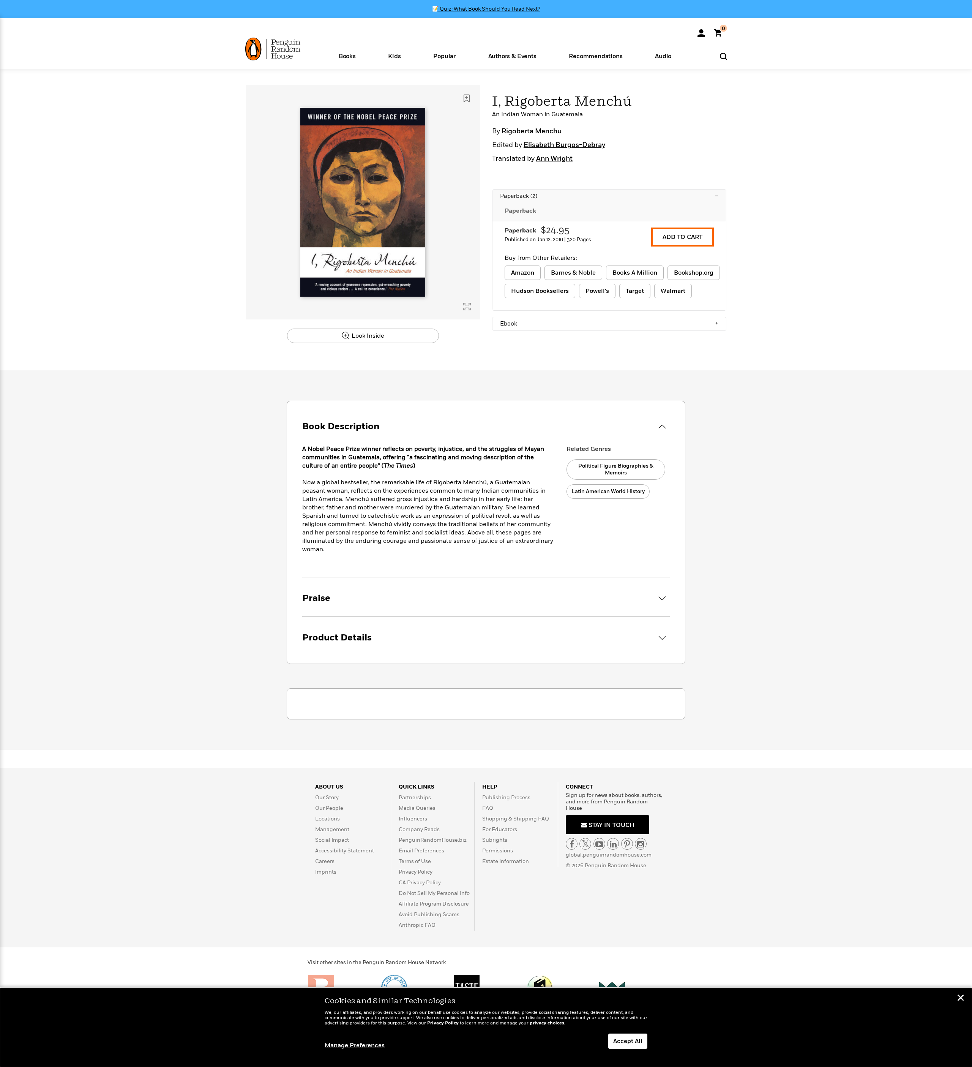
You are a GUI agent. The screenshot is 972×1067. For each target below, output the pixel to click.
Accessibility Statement (344, 850)
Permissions (497, 850)
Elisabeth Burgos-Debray (564, 145)
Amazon (522, 273)
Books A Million (634, 273)
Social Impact (332, 840)
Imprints (325, 872)
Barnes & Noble (573, 273)
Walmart (673, 291)
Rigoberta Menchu (532, 131)
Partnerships (415, 797)
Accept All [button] (627, 1041)
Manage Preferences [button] (355, 1045)
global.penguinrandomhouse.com (609, 854)
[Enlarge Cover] (467, 306)
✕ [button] (960, 998)
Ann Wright (554, 158)
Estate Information (505, 861)
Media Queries (417, 808)
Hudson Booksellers (540, 291)
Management (332, 829)
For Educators (499, 829)
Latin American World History (608, 491)
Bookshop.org (693, 273)
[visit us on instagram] (641, 844)
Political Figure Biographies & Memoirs (615, 469)
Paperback (609, 196)
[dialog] (486, 1027)
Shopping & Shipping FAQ (515, 818)
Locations (327, 818)
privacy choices (547, 1023)
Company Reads (419, 829)
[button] (347, 55)
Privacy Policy (415, 872)
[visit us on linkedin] (613, 844)
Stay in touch (610, 825)
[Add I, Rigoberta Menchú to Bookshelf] (466, 98)
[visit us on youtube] (599, 844)
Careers (325, 861)
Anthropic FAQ (417, 925)
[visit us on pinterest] (627, 844)
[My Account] (701, 30)
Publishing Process (506, 797)
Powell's (597, 291)
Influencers (413, 818)
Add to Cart (682, 237)
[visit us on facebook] (572, 844)
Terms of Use (415, 861)
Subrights (494, 840)
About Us (329, 786)
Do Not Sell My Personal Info (434, 893)
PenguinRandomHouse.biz (433, 840)
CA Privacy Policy (420, 882)
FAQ (487, 808)
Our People (329, 808)
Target (635, 291)
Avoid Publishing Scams (429, 914)
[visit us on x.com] (585, 844)
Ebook (609, 323)
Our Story (327, 797)
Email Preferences (421, 850)
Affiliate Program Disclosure (434, 903)
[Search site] (723, 56)
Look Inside (367, 336)
